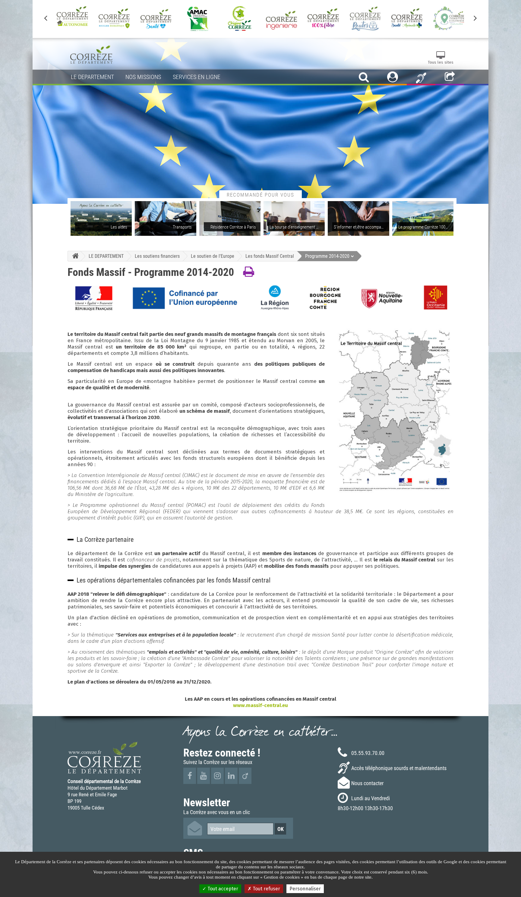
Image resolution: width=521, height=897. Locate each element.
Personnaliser (305, 889)
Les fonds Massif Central (269, 256)
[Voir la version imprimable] (248, 272)
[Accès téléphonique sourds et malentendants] (421, 77)
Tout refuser (265, 889)
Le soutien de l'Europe (212, 256)
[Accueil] (74, 256)
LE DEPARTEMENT (106, 256)
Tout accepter (222, 889)
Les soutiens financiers (157, 256)
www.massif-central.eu (260, 705)
